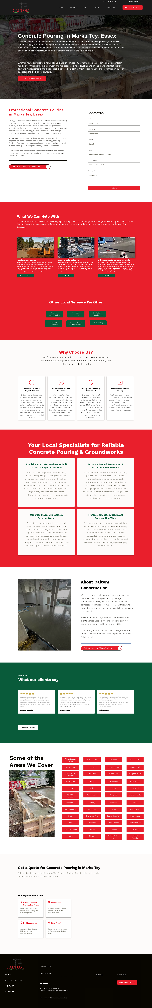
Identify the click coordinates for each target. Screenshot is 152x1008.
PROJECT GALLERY (13, 980)
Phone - (43, 988)
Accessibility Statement (63, 976)
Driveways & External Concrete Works (114, 260)
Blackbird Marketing (58, 998)
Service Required (94, 160)
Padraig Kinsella (26, 710)
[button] (110, 7)
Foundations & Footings (26, 260)
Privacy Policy (45, 976)
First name (91, 119)
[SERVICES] (29, 991)
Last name (91, 129)
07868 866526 (53, 988)
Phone (90, 150)
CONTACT (9, 986)
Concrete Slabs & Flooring (68, 260)
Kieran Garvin (65, 710)
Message (91, 171)
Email (90, 140)
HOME (8, 975)
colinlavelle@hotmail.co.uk (57, 991)
